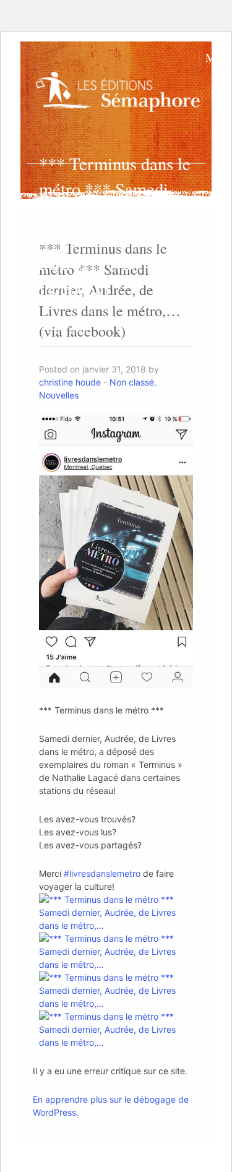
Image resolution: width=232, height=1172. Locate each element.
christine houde (70, 382)
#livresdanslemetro (102, 873)
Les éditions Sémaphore (120, 96)
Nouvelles (59, 395)
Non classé (132, 382)
